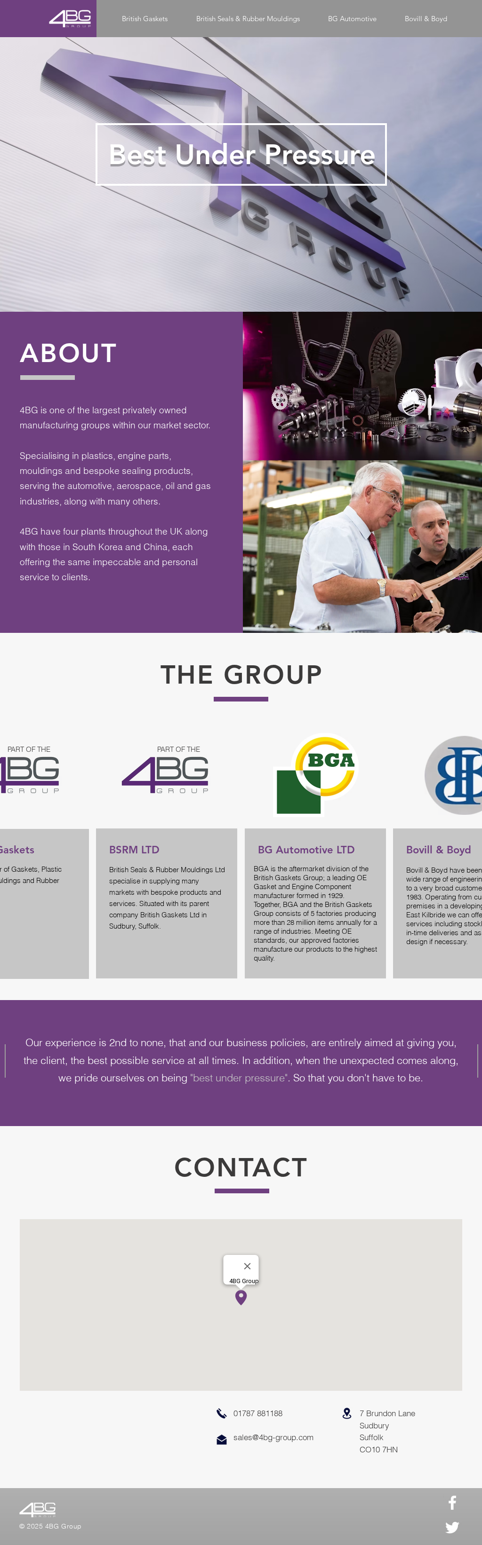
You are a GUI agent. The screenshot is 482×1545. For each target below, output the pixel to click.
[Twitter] (452, 1527)
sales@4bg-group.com (273, 1437)
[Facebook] (452, 1502)
